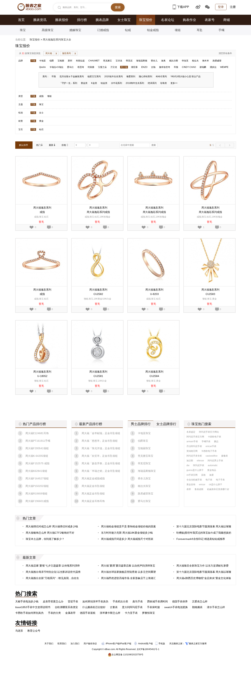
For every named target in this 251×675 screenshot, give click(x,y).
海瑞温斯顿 (141, 60)
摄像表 (224, 456)
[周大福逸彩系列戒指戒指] (41, 158)
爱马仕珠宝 (144, 501)
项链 (178, 30)
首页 (21, 20)
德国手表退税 (87, 612)
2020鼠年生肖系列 (113, 76)
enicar (202, 484)
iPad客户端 (125, 643)
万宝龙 (113, 67)
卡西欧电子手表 (209, 451)
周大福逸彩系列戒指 (42, 209)
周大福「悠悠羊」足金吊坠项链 (100, 440)
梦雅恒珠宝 (148, 612)
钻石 (41, 129)
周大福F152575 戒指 (37, 463)
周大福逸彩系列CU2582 (98, 291)
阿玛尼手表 (198, 465)
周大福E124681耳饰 (37, 433)
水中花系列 (116, 83)
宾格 (203, 475)
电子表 (209, 479)
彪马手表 (137, 601)
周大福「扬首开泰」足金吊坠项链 (101, 463)
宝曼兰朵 (102, 67)
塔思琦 (80, 67)
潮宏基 (134, 67)
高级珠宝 (47, 30)
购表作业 (189, 20)
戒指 (41, 96)
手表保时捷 (153, 607)
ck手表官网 (192, 475)
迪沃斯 (190, 460)
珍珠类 (163, 83)
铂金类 (104, 83)
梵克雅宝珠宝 (145, 455)
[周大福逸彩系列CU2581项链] (97, 322)
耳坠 (199, 30)
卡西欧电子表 (214, 436)
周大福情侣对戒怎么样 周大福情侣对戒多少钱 (52, 526)
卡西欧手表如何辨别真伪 (29, 612)
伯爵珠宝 (143, 440)
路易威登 (217, 60)
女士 (41, 112)
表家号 (210, 20)
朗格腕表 (197, 607)
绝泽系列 (152, 83)
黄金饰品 (211, 470)
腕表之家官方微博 (198, 643)
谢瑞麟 (203, 67)
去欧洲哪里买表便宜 (66, 607)
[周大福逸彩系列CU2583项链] (209, 240)
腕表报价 (61, 20)
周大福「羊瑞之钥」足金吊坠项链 (101, 470)
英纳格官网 (192, 451)
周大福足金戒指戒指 (93, 478)
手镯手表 (206, 441)
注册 (233, 6)
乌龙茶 (19, 630)
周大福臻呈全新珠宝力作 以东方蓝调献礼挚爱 (202, 565)
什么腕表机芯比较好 (93, 607)
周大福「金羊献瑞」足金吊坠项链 (101, 433)
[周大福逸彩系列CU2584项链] (153, 322)
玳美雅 (91, 67)
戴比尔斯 (173, 60)
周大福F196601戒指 (37, 501)
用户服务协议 (90, 643)
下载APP (183, 6)
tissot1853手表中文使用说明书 (32, 607)
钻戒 (128, 30)
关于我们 (48, 643)
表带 (189, 489)
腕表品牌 (102, 20)
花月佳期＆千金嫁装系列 (72, 76)
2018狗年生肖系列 (135, 83)
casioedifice (212, 456)
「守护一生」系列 (68, 83)
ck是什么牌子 (215, 484)
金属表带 (70, 612)
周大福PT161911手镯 (37, 440)
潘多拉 (213, 67)
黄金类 (84, 83)
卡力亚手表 (131, 612)
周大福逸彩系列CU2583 (210, 291)
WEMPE (224, 67)
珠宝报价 (145, 20)
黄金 (41, 121)
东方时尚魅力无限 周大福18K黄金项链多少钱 (127, 532)
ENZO (144, 67)
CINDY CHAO (189, 67)
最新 (51, 145)
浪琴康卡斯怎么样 (110, 612)
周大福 (48, 53)
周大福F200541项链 (37, 448)
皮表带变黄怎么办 (53, 601)
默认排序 (23, 145)
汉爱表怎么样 (199, 601)
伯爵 (51, 60)
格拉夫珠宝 (144, 486)
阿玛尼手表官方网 (195, 436)
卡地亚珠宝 (144, 433)
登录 (221, 6)
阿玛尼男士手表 (215, 460)
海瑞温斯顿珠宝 (147, 470)
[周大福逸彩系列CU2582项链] (97, 240)
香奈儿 (154, 60)
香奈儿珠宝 (144, 478)
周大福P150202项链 (37, 486)
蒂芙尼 (129, 60)
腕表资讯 (39, 20)
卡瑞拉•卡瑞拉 (56, 67)
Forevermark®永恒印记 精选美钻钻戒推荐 (200, 538)
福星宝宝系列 (94, 76)
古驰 (153, 67)
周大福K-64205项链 (36, 455)
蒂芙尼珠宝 (144, 463)
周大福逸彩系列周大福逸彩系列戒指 (98, 209)
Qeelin (42, 67)
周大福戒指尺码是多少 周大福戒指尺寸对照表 (127, 538)
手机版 (162, 643)
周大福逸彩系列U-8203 (154, 291)
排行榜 (82, 20)
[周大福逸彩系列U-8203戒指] (153, 240)
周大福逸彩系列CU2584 (154, 373)
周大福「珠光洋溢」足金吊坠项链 (101, 448)
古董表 (114, 607)
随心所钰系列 (145, 76)
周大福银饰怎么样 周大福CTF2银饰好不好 (50, 532)
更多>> (174, 83)
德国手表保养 (180, 601)
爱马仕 (70, 67)
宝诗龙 (119, 60)
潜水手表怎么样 (216, 607)
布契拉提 (80, 60)
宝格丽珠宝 (144, 448)
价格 (64, 145)
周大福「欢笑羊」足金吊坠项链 (100, 455)
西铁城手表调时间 (157, 601)
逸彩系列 (66, 53)
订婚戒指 (103, 30)
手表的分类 (54, 612)
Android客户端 (145, 643)
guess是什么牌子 (195, 470)
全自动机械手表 (194, 479)
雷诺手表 (73, 601)
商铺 (226, 20)
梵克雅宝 (107, 60)
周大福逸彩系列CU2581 (98, 373)
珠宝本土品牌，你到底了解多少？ (45, 538)
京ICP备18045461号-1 (148, 649)
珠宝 (23, 30)
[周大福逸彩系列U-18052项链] (41, 322)
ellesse (200, 460)
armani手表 (192, 441)
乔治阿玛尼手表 (194, 446)
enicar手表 (211, 446)
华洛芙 (185, 60)
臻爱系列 (130, 76)
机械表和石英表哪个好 (218, 489)
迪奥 (163, 60)
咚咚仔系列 (161, 76)
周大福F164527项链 (37, 478)
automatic (213, 465)
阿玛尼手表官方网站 (209, 432)
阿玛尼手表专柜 (194, 456)
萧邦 (70, 60)
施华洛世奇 (164, 67)
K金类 (94, 83)
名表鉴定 (191, 432)
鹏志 (216, 441)
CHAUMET (93, 60)
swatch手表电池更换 (176, 607)
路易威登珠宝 (145, 493)
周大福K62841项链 (36, 470)
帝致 (176, 67)
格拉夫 (195, 60)
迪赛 (211, 475)
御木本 (205, 60)
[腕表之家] (29, 7)
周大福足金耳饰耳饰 (93, 501)
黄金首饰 (191, 484)
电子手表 (220, 479)
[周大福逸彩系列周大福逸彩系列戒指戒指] (97, 158)
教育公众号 (33, 630)
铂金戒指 (153, 30)
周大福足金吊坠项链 (93, 486)
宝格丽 (61, 60)
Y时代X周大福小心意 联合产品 (185, 76)
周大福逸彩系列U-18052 (42, 373)
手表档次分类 (120, 601)
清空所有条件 (225, 53)
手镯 (221, 30)
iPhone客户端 (112, 643)
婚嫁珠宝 (75, 30)
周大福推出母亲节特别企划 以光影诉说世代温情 (53, 571)
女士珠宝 (124, 20)
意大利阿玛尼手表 (132, 607)
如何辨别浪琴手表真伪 (95, 601)
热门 (38, 145)
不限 (33, 60)
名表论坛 (167, 20)
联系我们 (62, 643)
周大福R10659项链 (36, 493)
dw (188, 465)
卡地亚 (42, 60)
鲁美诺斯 (199, 489)
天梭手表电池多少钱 (26, 601)
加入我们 (75, 643)
